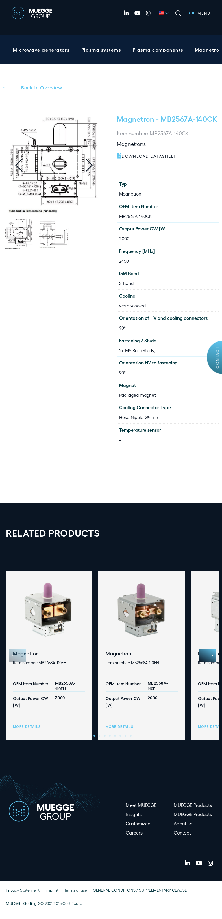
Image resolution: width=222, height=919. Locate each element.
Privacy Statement (23, 890)
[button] (93, 165)
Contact (217, 357)
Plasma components (158, 49)
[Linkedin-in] (126, 13)
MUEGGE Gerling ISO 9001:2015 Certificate (44, 903)
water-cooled (132, 305)
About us (183, 823)
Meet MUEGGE (141, 805)
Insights (134, 814)
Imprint (51, 890)
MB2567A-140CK (135, 216)
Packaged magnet (137, 395)
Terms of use (75, 890)
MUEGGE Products (193, 805)
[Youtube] (137, 13)
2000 (124, 238)
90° (122, 327)
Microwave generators (41, 49)
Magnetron (135, 118)
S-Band (126, 283)
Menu (203, 13)
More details (27, 726)
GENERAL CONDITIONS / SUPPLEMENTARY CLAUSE (140, 890)
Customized (138, 823)
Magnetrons (131, 144)
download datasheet (149, 156)
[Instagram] (148, 13)
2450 (124, 261)
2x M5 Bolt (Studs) (137, 350)
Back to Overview (41, 87)
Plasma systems (101, 49)
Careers (134, 832)
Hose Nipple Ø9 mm (139, 417)
